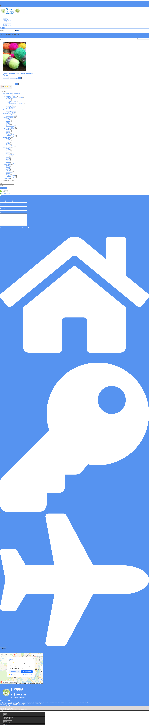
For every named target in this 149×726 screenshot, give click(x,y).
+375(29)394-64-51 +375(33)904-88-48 (11, 5)
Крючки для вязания (11, 101)
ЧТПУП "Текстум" (10, 116)
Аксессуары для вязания (9, 96)
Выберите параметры (12, 78)
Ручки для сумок (10, 112)
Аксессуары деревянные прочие (11, 93)
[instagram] (3, 3)
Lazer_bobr (9, 95)
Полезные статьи (7, 23)
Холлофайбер (9, 108)
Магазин (5, 18)
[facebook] (3, 1)
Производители (7, 164)
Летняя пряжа (7, 155)
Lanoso (8, 122)
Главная (5, 16)
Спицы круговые (10, 106)
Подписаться (4, 188)
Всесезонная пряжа (8, 117)
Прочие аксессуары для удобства (15, 103)
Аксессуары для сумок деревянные (12, 109)
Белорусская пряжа (8, 113)
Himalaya (8, 141)
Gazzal (8, 119)
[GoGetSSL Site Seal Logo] (4, 192)
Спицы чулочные (10, 107)
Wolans (8, 123)
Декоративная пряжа (8, 128)
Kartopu (8, 121)
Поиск (16, 84)
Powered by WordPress (6, 709)
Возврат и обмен (7, 25)
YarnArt (8, 124)
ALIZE (7, 118)
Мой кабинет (6, 21)
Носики (8, 102)
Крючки (8, 99)
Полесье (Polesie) (10, 175)
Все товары (5, 19)
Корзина (5, 24)
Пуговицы (8, 104)
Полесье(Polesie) (10, 114)
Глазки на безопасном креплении (14, 97)
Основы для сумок (11, 111)
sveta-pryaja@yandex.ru (7, 6)
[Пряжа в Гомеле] (14, 14)
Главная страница (4, 37)
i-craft (17, 709)
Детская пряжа (7, 137)
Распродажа (6, 178)
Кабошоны (9, 98)
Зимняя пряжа (7, 147)
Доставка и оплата (7, 20)
